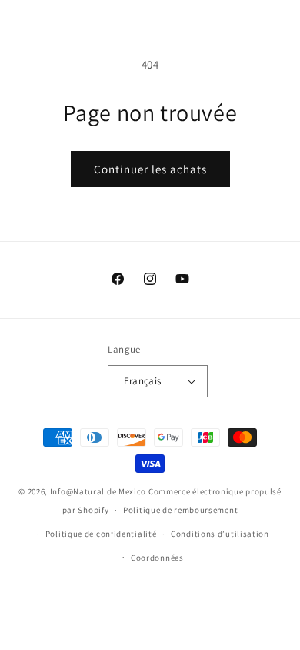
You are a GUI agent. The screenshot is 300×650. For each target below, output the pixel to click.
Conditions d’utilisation (220, 533)
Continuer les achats (150, 169)
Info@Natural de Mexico (98, 491)
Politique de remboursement (180, 509)
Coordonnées (157, 557)
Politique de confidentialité (101, 533)
